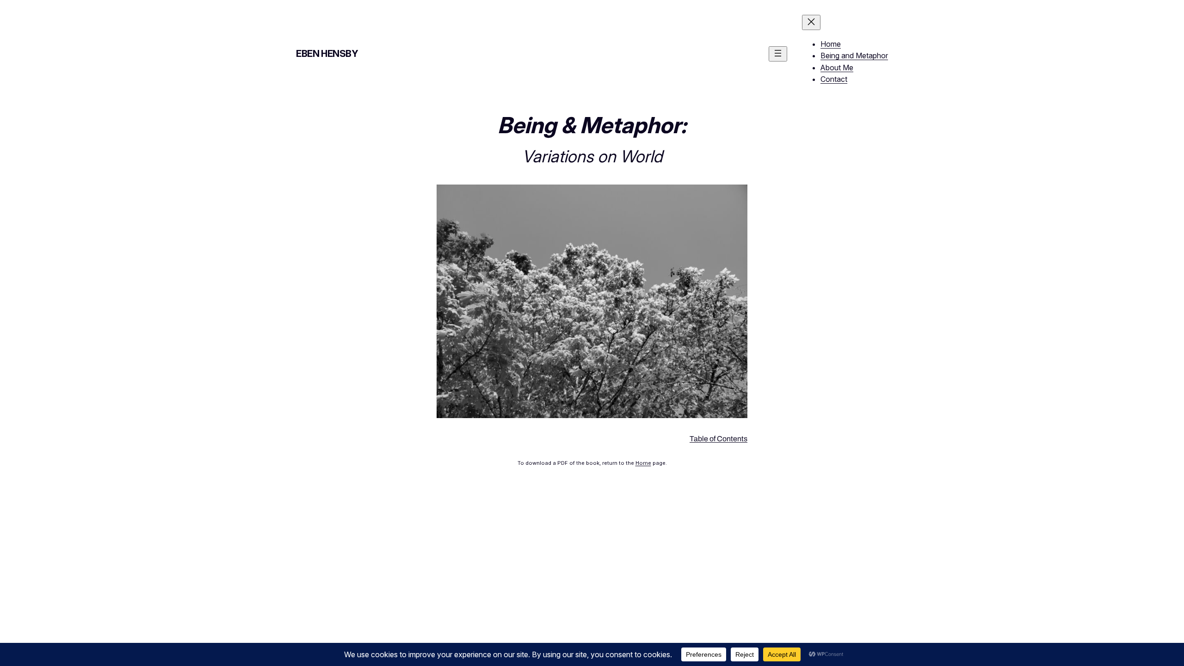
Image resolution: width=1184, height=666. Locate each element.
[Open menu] (778, 54)
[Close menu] (811, 22)
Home (643, 463)
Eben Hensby (327, 53)
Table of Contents (718, 439)
